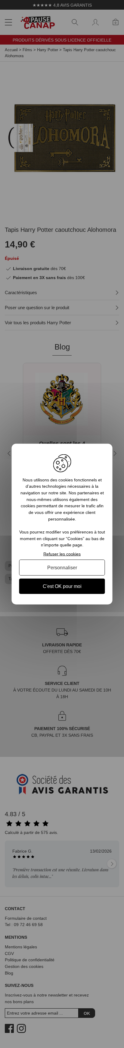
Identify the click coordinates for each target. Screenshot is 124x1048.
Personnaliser (62, 567)
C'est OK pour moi (62, 586)
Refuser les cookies (62, 554)
